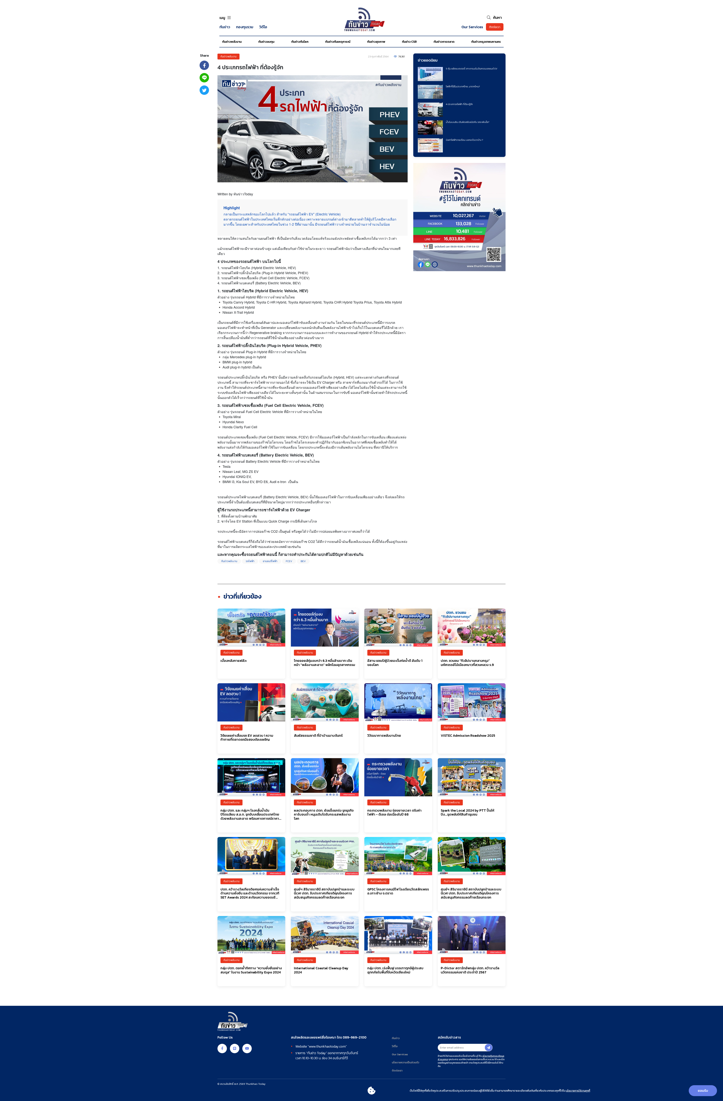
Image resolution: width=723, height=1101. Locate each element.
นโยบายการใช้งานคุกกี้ (578, 1091)
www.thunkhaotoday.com (327, 1046)
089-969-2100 (354, 1037)
